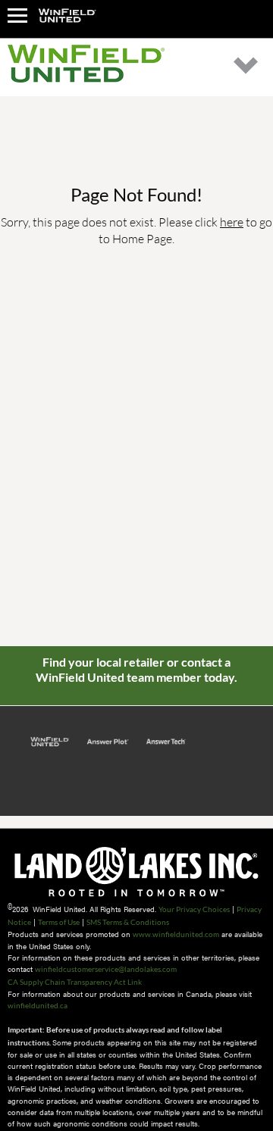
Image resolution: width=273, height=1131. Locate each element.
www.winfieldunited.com (176, 934)
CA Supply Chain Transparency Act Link (75, 981)
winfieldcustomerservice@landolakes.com (106, 968)
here (231, 221)
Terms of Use (59, 921)
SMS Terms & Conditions (127, 921)
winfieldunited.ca (37, 1005)
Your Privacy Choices (194, 909)
